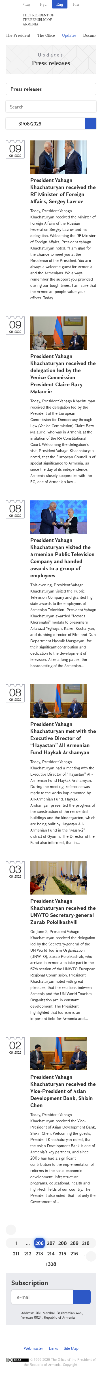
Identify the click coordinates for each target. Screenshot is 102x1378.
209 (74, 1243)
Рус (43, 4)
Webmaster (33, 1348)
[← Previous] (11, 1230)
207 (51, 1243)
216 (74, 1254)
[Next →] (91, 1256)
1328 (51, 1264)
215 (62, 1254)
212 (27, 1254)
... (12, 124)
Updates (69, 35)
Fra (76, 4)
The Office (46, 35)
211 (16, 1254)
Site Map (71, 1348)
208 (62, 1243)
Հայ (26, 4)
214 (51, 1254)
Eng (59, 4)
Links (53, 1348)
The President (18, 35)
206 (39, 1243)
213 (39, 1254)
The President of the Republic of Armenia (38, 19)
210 (86, 1243)
